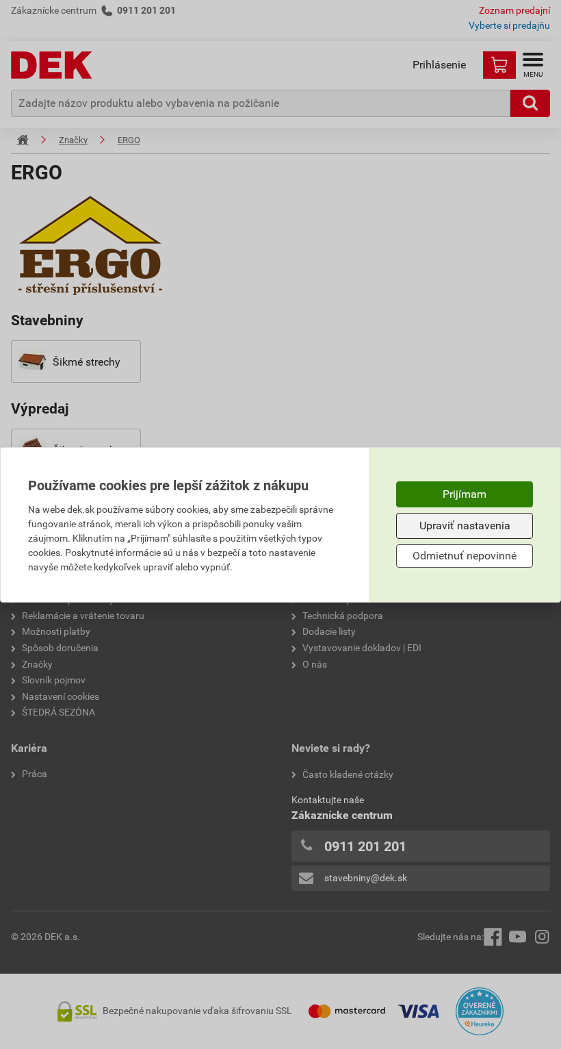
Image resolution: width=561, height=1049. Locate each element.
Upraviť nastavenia (464, 525)
